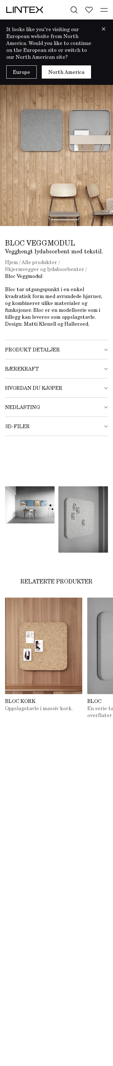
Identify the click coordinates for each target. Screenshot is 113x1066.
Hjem (11, 262)
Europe (21, 72)
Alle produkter (39, 262)
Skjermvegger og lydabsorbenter (44, 269)
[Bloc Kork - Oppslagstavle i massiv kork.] (43, 646)
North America (66, 72)
